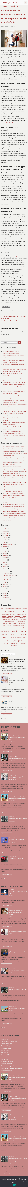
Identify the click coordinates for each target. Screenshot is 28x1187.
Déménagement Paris (6, 1043)
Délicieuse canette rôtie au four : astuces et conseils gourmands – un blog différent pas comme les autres (13, 507)
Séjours (4, 591)
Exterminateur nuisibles (10, 575)
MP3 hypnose (4, 1059)
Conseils (15, 617)
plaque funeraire (13, 634)
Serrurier (15, 641)
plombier (12, 637)
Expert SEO (7, 573)
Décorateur (7, 571)
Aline (5, 26)
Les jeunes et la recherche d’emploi (17, 931)
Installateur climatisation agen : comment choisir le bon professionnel (17, 777)
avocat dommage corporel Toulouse (8, 614)
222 (5, 718)
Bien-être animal (21, 614)
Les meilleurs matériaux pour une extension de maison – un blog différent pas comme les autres (14, 478)
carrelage (4, 616)
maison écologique (13, 627)
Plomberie (6, 637)
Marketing (22, 628)
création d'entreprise (6, 619)
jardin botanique (23, 625)
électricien (14, 645)
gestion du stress (4, 625)
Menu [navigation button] (25, 2)
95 (4, 878)
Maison (5, 564)
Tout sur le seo (5, 1050)
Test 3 (10, 702)
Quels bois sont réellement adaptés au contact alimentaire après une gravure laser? (18, 819)
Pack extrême (4, 1039)
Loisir (4, 562)
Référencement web (6, 1048)
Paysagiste (21, 631)
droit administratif (15, 619)
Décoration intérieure (8, 621)
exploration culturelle (6, 623)
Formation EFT (5, 1054)
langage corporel (5, 627)
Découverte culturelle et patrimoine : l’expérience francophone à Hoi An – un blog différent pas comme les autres (14, 469)
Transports (5, 600)
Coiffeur (24, 616)
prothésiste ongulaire (20, 637)
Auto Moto (5, 535)
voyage (16, 256)
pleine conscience (22, 634)
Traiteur (3, 643)
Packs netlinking (5, 1046)
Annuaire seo (4, 1052)
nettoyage (4, 631)
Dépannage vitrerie (21, 621)
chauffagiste (10, 616)
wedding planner (23, 643)
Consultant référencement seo (9, 1041)
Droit (4, 542)
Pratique (5, 586)
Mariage (5, 566)
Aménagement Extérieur (22, 608)
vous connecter (12, 332)
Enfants (4, 7)
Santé (4, 588)
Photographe (6, 584)
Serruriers (6, 580)
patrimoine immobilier (11, 631)
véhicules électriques (14, 643)
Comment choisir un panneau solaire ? (12, 491)
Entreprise (5, 551)
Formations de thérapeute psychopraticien (12, 1068)
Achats (4, 528)
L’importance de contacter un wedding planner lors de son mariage (16, 912)
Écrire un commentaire (21, 28)
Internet (5, 557)
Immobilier (5, 555)
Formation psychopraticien (8, 1066)
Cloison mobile (17, 616)
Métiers (5, 568)
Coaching (5, 540)
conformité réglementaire (7, 617)
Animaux (5, 531)
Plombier (6, 577)
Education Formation (8, 544)
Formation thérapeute (6, 1063)
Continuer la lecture (7, 673)
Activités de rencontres (7, 1061)
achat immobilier (4, 608)
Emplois (5, 546)
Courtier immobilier (22, 617)
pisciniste (4, 634)
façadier (14, 623)
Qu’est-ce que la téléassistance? (17, 952)
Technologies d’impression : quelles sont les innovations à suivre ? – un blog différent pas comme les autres (14, 460)
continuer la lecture (6, 1091)
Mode (4, 582)
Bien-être (5, 537)
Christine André (5, 1057)
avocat (21, 611)
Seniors (4, 593)
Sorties (4, 595)
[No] (26, 1181)
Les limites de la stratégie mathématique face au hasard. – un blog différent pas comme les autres (14, 515)
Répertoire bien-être (6, 1070)
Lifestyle (5, 560)
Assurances (6, 533)
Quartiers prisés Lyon (6, 640)
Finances (5, 553)
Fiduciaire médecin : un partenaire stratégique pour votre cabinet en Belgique (17, 680)
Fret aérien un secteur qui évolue (17, 1008)
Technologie (6, 597)
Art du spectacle (9, 611)
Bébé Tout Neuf (10, 123)
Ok (14, 1184)
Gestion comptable (22, 623)
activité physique (12, 608)
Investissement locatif (14, 625)
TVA (7, 643)
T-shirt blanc (23, 640)
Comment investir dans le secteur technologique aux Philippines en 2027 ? (17, 737)
